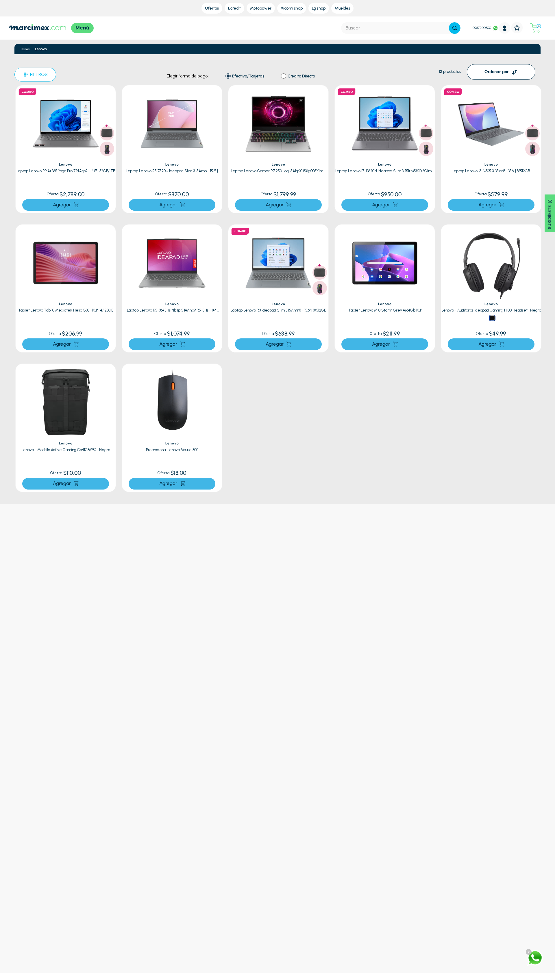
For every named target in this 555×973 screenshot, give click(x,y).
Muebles (73, 909)
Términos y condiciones (200, 888)
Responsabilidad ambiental (317, 902)
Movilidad (74, 916)
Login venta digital (195, 916)
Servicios (301, 881)
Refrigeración (77, 874)
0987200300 (482, 28)
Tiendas (300, 888)
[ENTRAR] (504, 28)
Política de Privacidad (198, 895)
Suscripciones (305, 895)
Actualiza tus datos (196, 909)
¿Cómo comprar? (194, 881)
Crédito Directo (301, 76)
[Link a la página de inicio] (25, 49)
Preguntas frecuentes (198, 874)
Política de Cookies (195, 902)
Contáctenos (418, 874)
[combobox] (400, 28)
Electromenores (79, 902)
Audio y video (77, 895)
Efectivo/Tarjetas (248, 76)
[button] (110, 94)
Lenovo (41, 49)
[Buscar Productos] (454, 28)
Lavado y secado (80, 881)
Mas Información (422, 888)
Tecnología (75, 888)
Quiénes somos (306, 874)
